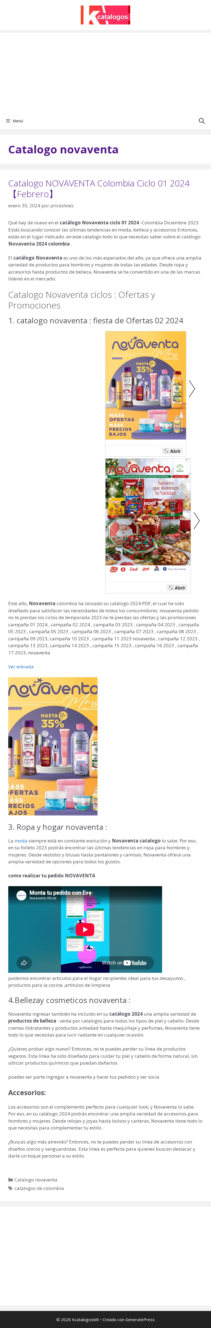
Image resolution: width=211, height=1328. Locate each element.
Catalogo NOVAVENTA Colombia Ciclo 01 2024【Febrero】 (99, 188)
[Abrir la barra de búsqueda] (202, 120)
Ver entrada (21, 666)
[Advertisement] (105, 71)
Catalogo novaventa (36, 1180)
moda (21, 840)
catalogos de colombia (39, 1188)
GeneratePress (140, 1319)
